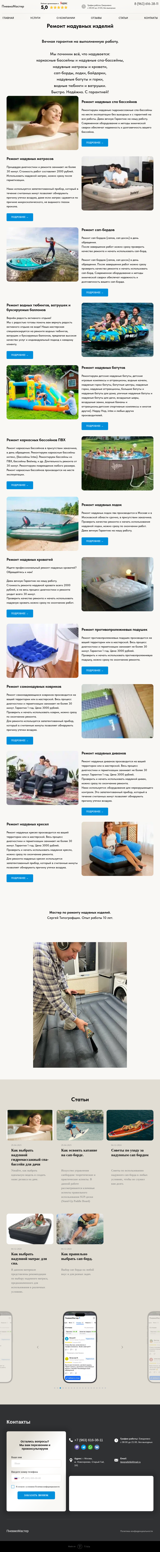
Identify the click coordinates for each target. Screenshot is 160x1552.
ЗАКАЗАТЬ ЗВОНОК (36, 1495)
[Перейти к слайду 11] (82, 1388)
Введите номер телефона (24, 1472)
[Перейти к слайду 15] (94, 1388)
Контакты (151, 17)
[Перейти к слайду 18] (102, 1388)
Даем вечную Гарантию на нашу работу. (122, 118)
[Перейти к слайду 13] (88, 1388)
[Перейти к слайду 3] (60, 1388)
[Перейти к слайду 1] (54, 1388)
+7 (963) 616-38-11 (88, 1440)
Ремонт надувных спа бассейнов (109, 101)
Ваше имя (16, 1457)
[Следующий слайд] (122, 1347)
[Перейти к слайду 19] (105, 1388)
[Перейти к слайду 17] (99, 1388)
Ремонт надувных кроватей (30, 559)
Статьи (123, 17)
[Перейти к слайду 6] (68, 1388)
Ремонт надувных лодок (102, 504)
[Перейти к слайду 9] (77, 1388)
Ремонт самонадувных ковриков (34, 686)
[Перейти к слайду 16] (97, 1388)
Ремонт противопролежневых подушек (114, 629)
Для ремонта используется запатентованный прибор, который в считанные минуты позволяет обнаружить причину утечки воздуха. (40, 725)
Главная (8, 17)
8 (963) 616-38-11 (146, 4)
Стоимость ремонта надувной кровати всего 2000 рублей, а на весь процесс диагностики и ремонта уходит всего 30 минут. (38, 590)
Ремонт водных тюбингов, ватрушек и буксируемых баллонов (38, 307)
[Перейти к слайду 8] (74, 1388)
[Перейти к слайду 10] (80, 1388)
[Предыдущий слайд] (38, 1347)
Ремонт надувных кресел (28, 824)
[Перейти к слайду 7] (71, 1388)
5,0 (44, 7)
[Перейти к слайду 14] (91, 1388)
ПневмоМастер (13, 6)
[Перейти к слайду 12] (85, 1388)
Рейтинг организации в (50, 4)
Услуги (35, 17)
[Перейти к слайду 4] (63, 1388)
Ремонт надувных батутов (103, 367)
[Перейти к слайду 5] (66, 1388)
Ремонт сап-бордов (98, 229)
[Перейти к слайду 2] (57, 1388)
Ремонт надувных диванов (104, 753)
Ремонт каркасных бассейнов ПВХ (36, 440)
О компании (66, 17)
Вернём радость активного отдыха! (29, 318)
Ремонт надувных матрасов (30, 158)
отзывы (96, 17)
